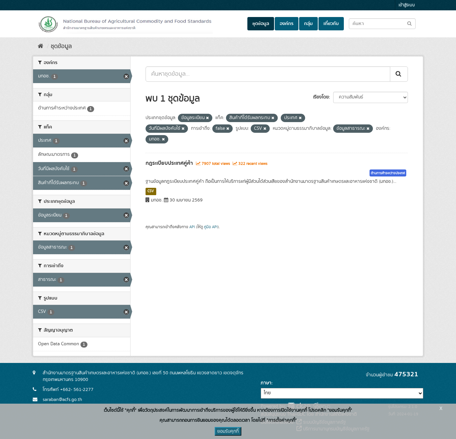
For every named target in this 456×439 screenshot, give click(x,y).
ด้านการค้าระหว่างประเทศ (388, 173)
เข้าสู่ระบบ (407, 5)
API (192, 227)
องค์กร (286, 23)
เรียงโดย (321, 97)
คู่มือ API (211, 227)
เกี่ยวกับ (331, 23)
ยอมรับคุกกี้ (228, 431)
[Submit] (399, 74)
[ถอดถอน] (207, 118)
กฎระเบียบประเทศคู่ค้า (169, 163)
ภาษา (266, 383)
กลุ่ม (308, 23)
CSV (151, 191)
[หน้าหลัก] (40, 46)
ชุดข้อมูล (260, 23)
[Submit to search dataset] (409, 23)
